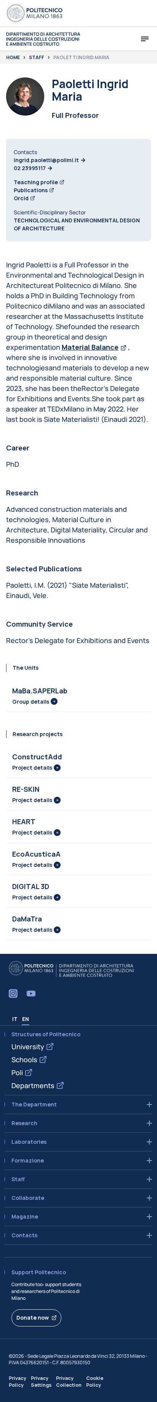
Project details (32, 767)
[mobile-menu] (145, 39)
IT (15, 1019)
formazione (27, 1161)
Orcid (21, 198)
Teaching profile (36, 182)
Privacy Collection (69, 1381)
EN (25, 1019)
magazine (24, 1217)
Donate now (32, 1317)
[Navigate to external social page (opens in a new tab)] (13, 993)
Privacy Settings (41, 1381)
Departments (32, 1085)
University (27, 1046)
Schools (24, 1059)
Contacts (24, 1235)
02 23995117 (30, 168)
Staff (36, 57)
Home (13, 57)
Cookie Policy (94, 1381)
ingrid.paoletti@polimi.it (46, 160)
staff (18, 1179)
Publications (31, 190)
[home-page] (43, 39)
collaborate (27, 1198)
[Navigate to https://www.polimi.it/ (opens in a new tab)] (34, 13)
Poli (17, 1072)
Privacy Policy (17, 1381)
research (24, 1123)
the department (34, 1104)
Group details (30, 701)
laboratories (28, 1142)
